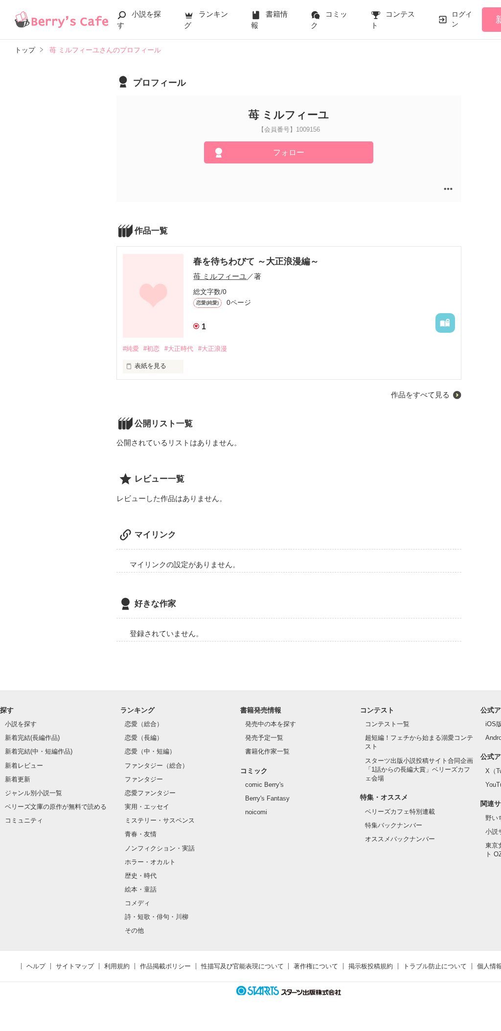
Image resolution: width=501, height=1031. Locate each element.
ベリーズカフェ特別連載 (400, 811)
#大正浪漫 (212, 348)
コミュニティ (24, 820)
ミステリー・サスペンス (160, 820)
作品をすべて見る (420, 394)
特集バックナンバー (393, 825)
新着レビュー (24, 765)
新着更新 (17, 779)
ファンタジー (144, 779)
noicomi (256, 812)
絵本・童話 (141, 889)
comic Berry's (264, 784)
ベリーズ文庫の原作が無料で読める (56, 806)
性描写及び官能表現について (242, 966)
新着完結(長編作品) (32, 737)
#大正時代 (178, 348)
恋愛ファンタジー (150, 793)
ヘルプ (36, 966)
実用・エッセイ (147, 806)
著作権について (316, 966)
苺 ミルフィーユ (220, 276)
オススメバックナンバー (400, 839)
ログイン (462, 19)
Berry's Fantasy (267, 798)
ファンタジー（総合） (156, 765)
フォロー (288, 152)
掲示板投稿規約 (370, 966)
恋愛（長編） (144, 737)
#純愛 (131, 348)
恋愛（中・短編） (150, 751)
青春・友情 (141, 834)
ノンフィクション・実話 (160, 848)
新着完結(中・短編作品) (38, 751)
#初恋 (151, 348)
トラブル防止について (435, 966)
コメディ (137, 903)
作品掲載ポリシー (165, 966)
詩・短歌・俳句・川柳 (156, 916)
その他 (134, 930)
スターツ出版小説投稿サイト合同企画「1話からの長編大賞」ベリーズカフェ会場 (419, 769)
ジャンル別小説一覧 (33, 793)
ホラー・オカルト (150, 862)
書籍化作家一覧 (267, 751)
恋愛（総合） (144, 724)
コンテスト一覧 (387, 724)
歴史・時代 (141, 875)
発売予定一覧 (264, 737)
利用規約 (117, 966)
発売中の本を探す (270, 724)
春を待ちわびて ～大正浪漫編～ (256, 261)
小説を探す (21, 724)
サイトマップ (75, 966)
